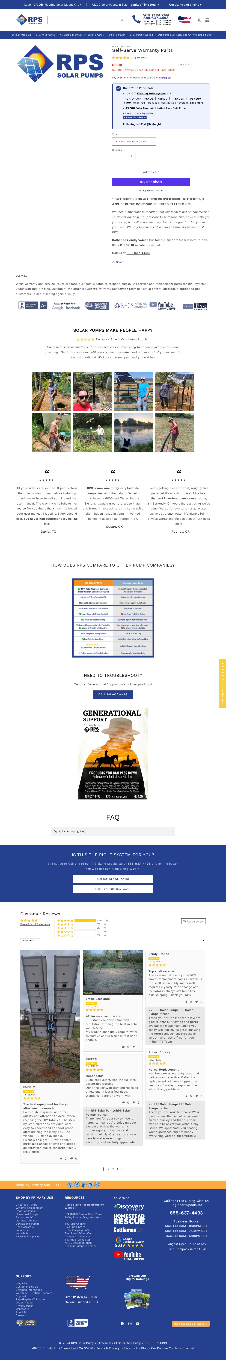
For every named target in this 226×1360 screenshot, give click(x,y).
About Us (21, 1312)
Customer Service (27, 1286)
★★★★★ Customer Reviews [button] (222, 683)
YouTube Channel (75, 1223)
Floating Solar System (151, 93)
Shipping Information (29, 1289)
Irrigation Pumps (26, 1210)
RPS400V (195, 98)
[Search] (122, 20)
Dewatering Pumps (28, 1223)
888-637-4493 (186, 1212)
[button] (121, 58)
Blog (144, 1348)
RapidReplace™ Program (31, 1299)
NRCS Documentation (78, 1242)
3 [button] (113, 1169)
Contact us (22, 1308)
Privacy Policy (25, 1305)
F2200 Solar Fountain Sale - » (125, 4)
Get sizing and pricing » (185, 4)
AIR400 (163, 98)
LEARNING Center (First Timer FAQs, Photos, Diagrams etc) (83, 1216)
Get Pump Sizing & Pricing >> (190, 1324)
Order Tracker (25, 1302)
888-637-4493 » (135, 117)
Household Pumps (27, 1214)
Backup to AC (24, 1217)
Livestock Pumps (26, 1204)
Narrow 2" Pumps (27, 1220)
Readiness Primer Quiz (79, 1233)
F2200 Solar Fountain (140, 108)
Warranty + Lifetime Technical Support (34, 1294)
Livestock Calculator (77, 1236)
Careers (21, 1315)
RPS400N (178, 98)
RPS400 (148, 98)
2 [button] (108, 1169)
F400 (127, 102)
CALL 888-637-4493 (113, 694)
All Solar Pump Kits (27, 1236)
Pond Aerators (25, 1226)
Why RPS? (22, 1283)
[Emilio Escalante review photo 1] (113, 972)
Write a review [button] (193, 921)
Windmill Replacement (29, 1207)
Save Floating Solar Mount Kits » (53, 4)
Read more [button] (31, 1151)
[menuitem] (23, 35)
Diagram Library (75, 1226)
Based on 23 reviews (35, 924)
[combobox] (86, 20)
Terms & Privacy (108, 1348)
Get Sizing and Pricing (113, 879)
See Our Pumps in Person (81, 1245)
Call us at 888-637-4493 (113, 889)
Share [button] (119, 261)
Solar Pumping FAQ (77, 1230)
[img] (50, 1098)
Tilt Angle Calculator (77, 1239)
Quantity (117, 150)
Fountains (22, 1230)
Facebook (131, 1348)
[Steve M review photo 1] (50, 1016)
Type (115, 134)
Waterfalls (22, 1233)
